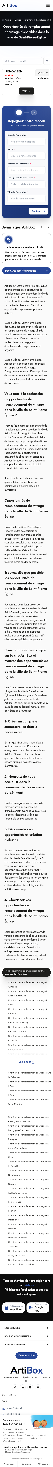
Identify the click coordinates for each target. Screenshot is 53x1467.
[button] (42, 227)
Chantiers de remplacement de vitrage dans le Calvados (29, 1075)
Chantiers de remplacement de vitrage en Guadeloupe (28, 1172)
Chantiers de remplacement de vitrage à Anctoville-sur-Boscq (27, 1020)
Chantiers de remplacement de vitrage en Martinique (28, 1217)
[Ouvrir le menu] (48, 5)
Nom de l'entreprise (17, 135)
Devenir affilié (26, 1355)
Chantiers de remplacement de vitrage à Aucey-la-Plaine (27, 1047)
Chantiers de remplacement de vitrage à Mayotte (27, 1226)
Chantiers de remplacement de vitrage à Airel (27, 1002)
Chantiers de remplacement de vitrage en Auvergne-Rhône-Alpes (28, 1119)
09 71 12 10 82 (13, 1413)
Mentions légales (9, 1395)
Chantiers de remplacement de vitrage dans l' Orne (29, 1093)
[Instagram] (30, 1387)
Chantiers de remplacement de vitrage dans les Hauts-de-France (29, 1190)
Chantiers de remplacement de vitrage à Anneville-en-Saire (27, 1029)
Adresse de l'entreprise (18, 163)
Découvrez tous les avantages (20, 271)
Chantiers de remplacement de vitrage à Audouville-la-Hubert (27, 1056)
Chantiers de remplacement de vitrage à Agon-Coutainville (27, 993)
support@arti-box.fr (15, 1408)
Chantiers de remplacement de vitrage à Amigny (27, 1011)
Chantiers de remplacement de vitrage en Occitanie (28, 1244)
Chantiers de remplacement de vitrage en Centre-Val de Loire (28, 1146)
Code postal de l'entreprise (20, 177)
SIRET (11, 149)
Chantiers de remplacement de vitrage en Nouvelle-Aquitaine (28, 1235)
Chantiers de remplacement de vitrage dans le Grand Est (29, 1164)
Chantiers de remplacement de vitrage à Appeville (27, 1038)
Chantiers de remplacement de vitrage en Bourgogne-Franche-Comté (28, 1128)
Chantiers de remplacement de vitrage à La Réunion (29, 1208)
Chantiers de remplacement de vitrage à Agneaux (27, 984)
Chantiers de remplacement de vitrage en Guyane (28, 1181)
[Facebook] (15, 1387)
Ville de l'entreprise (17, 192)
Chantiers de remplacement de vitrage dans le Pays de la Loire (29, 1253)
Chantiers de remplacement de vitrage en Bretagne (28, 1137)
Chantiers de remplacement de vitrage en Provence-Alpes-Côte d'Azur (28, 1262)
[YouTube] (38, 1387)
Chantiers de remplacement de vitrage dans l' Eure (29, 1084)
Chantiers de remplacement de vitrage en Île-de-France (28, 1199)
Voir (24, 91)
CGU (4, 1400)
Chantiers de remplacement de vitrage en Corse (28, 1155)
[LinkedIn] (23, 1387)
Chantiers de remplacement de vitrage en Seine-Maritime (28, 1102)
